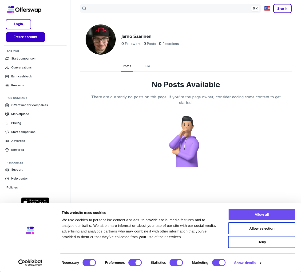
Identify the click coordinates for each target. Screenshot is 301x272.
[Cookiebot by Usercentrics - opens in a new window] (30, 262)
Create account (25, 37)
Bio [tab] (148, 66)
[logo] (24, 9)
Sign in (282, 8)
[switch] (135, 262)
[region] (35, 144)
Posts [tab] (127, 66)
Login (18, 24)
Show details (245, 263)
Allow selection (261, 228)
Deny (261, 242)
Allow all (262, 214)
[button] (35, 169)
